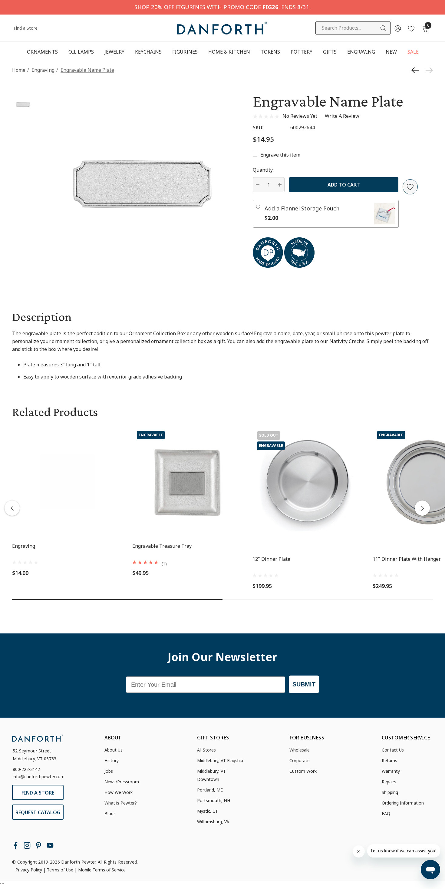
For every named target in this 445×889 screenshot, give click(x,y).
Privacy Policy (28, 870)
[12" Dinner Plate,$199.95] (308, 481)
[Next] (428, 70)
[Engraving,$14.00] (67, 481)
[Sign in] (397, 28)
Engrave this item (280, 154)
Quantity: (263, 170)
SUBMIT (303, 684)
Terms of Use (60, 870)
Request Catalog (37, 812)
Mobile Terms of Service (102, 870)
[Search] (383, 28)
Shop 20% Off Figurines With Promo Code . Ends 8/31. (222, 7)
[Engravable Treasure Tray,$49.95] (187, 481)
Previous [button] (12, 508)
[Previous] (416, 70)
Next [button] (422, 508)
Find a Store (26, 28)
